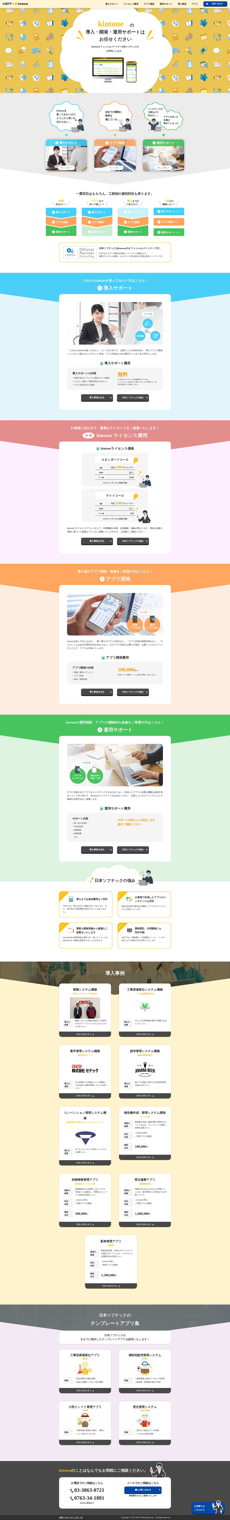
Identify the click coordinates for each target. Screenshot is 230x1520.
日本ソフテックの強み (133, 397)
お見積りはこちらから (199, 1508)
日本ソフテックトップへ (69, 1518)
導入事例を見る (97, 397)
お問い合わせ (217, 4)
